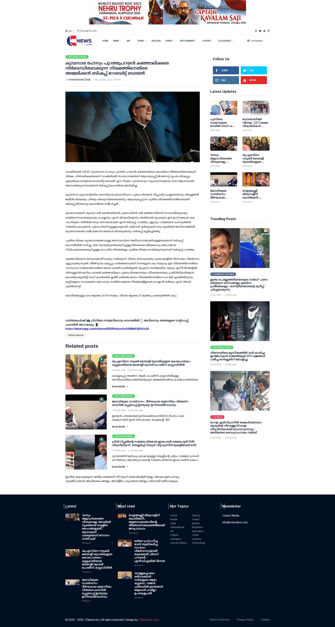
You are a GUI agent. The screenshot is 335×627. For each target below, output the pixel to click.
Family (169, 41)
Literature (175, 538)
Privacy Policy (245, 619)
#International (75, 335)
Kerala (173, 519)
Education (197, 531)
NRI (128, 41)
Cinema (196, 538)
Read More (118, 386)
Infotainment (187, 41)
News (116, 41)
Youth (195, 534)
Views (141, 41)
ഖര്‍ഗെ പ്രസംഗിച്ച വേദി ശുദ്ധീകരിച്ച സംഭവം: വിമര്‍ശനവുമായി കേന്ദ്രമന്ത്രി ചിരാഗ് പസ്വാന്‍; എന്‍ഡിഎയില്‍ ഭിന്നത (149, 550)
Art (171, 531)
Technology (198, 542)
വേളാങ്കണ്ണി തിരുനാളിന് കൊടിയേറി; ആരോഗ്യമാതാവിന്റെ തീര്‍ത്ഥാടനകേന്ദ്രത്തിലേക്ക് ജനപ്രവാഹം (147, 522)
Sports (196, 523)
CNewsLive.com (148, 619)
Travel (195, 519)
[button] (69, 31)
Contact (265, 619)
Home (105, 41)
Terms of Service (220, 619)
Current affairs (178, 542)
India (173, 523)
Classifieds (224, 41)
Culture (174, 534)
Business (197, 527)
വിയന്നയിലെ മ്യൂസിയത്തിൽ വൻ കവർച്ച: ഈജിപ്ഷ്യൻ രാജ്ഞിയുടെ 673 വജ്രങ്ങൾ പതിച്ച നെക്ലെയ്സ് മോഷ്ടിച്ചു (238, 356)
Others (206, 41)
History (196, 515)
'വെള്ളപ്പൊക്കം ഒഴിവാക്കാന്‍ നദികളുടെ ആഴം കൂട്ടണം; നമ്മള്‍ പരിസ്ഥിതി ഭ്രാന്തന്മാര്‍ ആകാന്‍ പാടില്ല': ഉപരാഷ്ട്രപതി (148, 583)
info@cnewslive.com (235, 522)
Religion (156, 41)
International (177, 527)
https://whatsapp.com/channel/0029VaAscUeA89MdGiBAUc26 (107, 328)
